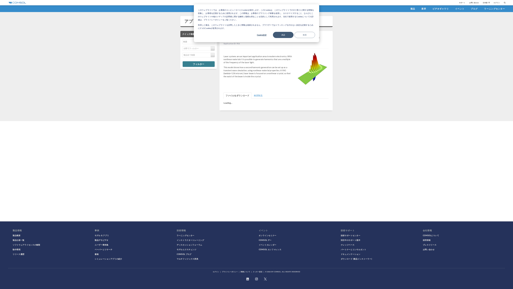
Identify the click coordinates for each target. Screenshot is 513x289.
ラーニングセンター (494, 8)
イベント (459, 8)
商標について (245, 272)
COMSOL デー (265, 240)
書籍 (97, 254)
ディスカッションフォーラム (189, 244)
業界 (423, 8)
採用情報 (427, 240)
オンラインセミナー (267, 235)
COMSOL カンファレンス (270, 249)
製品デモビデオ (101, 240)
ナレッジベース (348, 244)
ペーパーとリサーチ (103, 249)
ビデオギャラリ (441, 8)
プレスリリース (430, 244)
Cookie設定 (262, 35)
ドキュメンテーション (350, 254)
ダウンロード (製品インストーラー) (356, 258)
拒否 (305, 35)
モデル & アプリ (102, 235)
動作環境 (17, 249)
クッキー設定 (257, 272)
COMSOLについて (431, 235)
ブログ (474, 8)
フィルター (198, 64)
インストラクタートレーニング (190, 240)
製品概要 (17, 235)
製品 (413, 8)
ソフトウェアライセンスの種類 (26, 244)
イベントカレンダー (267, 244)
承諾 (283, 35)
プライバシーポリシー (230, 272)
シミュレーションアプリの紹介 (108, 258)
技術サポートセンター (350, 235)
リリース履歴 (18, 254)
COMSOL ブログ (184, 254)
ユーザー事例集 (101, 244)
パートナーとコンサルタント (353, 249)
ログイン (497, 3)
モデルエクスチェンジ (186, 249)
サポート (462, 3)
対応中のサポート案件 (350, 240)
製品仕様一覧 (18, 240)
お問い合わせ (474, 3)
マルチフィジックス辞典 (187, 258)
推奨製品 (258, 95)
